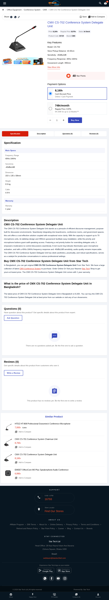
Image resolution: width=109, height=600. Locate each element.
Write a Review (13, 373)
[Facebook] (51, 578)
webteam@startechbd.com (54, 558)
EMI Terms (31, 524)
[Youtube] (58, 578)
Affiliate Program (17, 524)
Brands (90, 528)
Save (83, 17)
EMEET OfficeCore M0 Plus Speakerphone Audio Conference (41, 470)
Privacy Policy (72, 524)
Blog (69, 528)
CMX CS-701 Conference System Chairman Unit (36, 439)
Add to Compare (96, 17)
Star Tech (86, 269)
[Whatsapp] (45, 578)
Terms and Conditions (90, 524)
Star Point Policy (48, 528)
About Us (43, 524)
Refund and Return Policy (27, 528)
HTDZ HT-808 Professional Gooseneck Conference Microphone (42, 424)
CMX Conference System (30, 269)
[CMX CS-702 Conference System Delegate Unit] (22, 38)
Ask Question (13, 318)
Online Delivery (56, 524)
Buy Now (75, 120)
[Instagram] (65, 578)
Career (61, 528)
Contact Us (78, 528)
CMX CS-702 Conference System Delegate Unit (36, 454)
